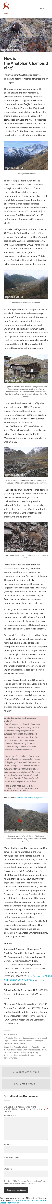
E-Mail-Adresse (12, 1157)
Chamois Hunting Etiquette (29, 797)
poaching (8, 1055)
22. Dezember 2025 (12, 1034)
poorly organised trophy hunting (28, 1055)
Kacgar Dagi (33, 1052)
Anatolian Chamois (13, 1047)
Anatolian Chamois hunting (34, 1047)
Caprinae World (10, 1041)
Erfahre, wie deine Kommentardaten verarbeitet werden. (23, 1201)
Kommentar (10, 1116)
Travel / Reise (19, 1043)
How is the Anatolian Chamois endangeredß (23, 1050)
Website (8, 1169)
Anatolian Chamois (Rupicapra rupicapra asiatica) (26, 1038)
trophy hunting (11, 1058)
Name (7, 1144)
